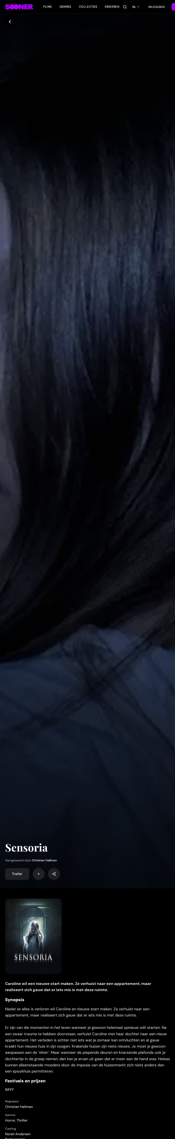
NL (134, 7)
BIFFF (9, 1089)
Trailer (17, 874)
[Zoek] (125, 7)
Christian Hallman (44, 860)
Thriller (22, 1120)
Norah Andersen (18, 1134)
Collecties (88, 7)
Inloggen (156, 7)
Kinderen (112, 7)
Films (47, 7)
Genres (65, 7)
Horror (10, 1120)
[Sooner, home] (19, 6)
